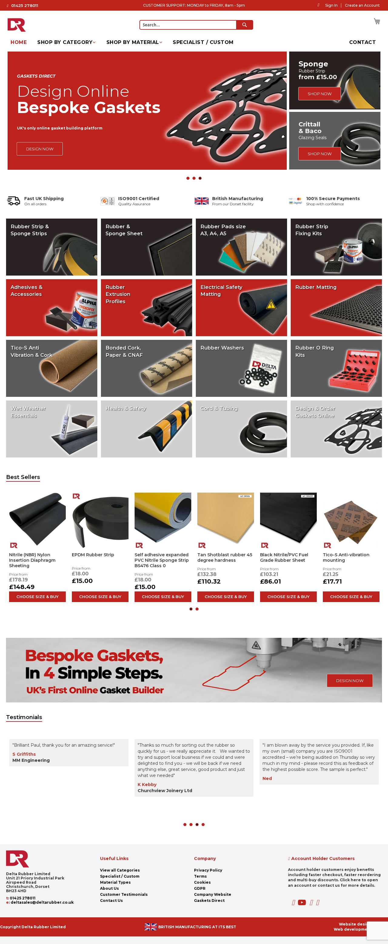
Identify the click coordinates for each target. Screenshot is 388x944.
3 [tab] (200, 178)
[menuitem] (18, 42)
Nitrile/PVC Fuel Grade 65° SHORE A (33, 557)
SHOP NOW (320, 93)
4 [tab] (203, 824)
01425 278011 (24, 5)
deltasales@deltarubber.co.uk (42, 902)
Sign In (331, 5)
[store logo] (17, 23)
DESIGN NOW (39, 148)
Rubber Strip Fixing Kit (97, 554)
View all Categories (120, 870)
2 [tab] (194, 178)
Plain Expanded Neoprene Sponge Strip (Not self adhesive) (286, 560)
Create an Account (362, 5)
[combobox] (196, 25)
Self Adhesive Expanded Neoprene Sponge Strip (224, 557)
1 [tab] (187, 178)
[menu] (194, 42)
